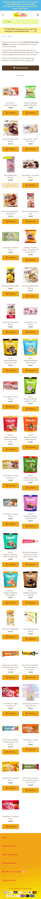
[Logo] (20, 15)
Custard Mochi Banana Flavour (30, 630)
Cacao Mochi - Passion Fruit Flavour (10, 476)
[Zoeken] (3, 21)
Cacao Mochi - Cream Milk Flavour (30, 140)
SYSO (30, 888)
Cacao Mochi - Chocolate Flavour (30, 176)
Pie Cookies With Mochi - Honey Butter (10, 212)
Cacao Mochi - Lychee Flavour (10, 515)
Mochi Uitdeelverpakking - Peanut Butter (10, 593)
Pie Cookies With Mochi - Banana (10, 140)
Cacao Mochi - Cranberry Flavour (10, 817)
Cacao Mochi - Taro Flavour (30, 323)
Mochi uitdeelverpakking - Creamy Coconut (31, 399)
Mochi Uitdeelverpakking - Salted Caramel (30, 516)
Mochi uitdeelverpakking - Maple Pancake (31, 437)
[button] (38, 15)
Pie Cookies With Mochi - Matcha (30, 287)
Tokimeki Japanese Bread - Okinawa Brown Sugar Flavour (30, 250)
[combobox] (20, 21)
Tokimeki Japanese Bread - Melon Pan (30, 104)
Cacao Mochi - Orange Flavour (30, 741)
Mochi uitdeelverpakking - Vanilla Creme (31, 360)
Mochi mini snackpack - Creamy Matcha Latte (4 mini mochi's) (30, 780)
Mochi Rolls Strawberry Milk (30, 212)
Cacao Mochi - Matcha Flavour (10, 249)
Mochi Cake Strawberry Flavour (10, 323)
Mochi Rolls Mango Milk (10, 629)
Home (3, 36)
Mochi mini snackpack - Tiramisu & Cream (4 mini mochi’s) (30, 667)
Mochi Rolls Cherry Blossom (10, 176)
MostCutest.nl (17, 888)
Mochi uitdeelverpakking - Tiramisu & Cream (11, 360)
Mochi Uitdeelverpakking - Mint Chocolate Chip (10, 554)
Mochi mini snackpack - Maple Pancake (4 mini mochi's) (10, 667)
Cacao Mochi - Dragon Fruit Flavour (10, 705)
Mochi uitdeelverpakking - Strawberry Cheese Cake (11, 438)
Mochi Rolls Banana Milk (10, 286)
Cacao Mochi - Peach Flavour (10, 398)
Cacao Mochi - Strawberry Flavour (10, 104)
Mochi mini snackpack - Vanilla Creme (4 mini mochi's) (10, 742)
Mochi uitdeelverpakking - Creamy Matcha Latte (30, 477)
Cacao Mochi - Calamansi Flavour (10, 779)
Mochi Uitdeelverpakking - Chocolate (30, 593)
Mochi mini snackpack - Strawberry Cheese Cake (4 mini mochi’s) (30, 554)
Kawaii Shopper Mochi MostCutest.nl (30, 705)
